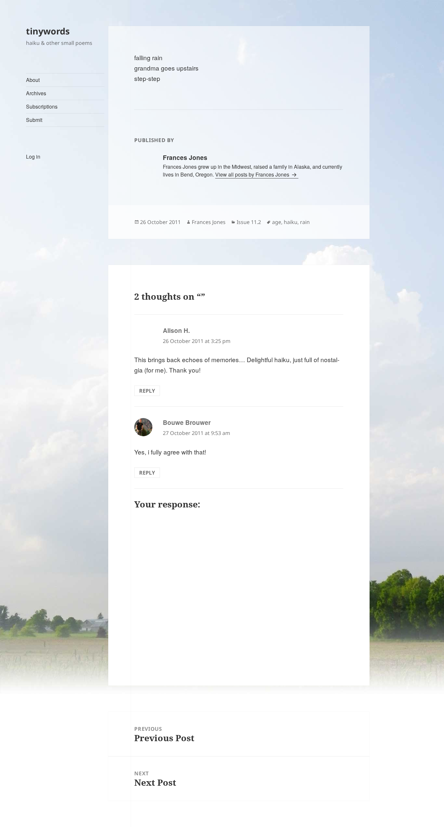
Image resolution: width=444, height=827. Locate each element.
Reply (147, 390)
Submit (34, 120)
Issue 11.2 (249, 222)
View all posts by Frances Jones (253, 174)
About (33, 80)
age (276, 222)
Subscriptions (42, 106)
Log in (33, 156)
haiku (290, 222)
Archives (36, 93)
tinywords (48, 31)
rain (305, 222)
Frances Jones (209, 222)
